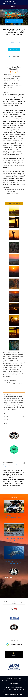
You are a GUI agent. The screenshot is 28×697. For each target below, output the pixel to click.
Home (8, 678)
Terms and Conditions (18, 689)
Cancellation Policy (8, 692)
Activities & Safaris (21, 680)
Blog (20, 678)
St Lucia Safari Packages (8, 680)
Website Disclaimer (20, 692)
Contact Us (14, 678)
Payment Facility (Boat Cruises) (14, 687)
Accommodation (14, 683)
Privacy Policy (7, 689)
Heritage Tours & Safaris (10, 153)
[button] (14, 394)
